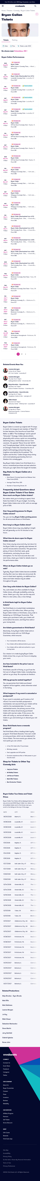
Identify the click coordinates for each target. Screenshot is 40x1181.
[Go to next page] (25, 354)
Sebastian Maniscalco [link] (9, 1024)
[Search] (35, 6)
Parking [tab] (14, 40)
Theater (9, 11)
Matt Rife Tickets (12, 779)
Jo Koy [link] (4, 1014)
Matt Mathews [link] (7, 1005)
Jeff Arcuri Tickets (13, 775)
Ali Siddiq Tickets (12, 772)
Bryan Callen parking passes (26, 517)
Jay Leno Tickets (12, 769)
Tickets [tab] (6, 40)
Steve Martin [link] (6, 1028)
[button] (5, 46)
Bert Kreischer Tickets (14, 782)
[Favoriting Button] (36, 14)
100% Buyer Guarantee (22, 2)
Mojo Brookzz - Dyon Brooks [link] (12, 996)
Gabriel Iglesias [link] (7, 1038)
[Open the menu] (3, 6)
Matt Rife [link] (5, 1000)
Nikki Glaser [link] (6, 1019)
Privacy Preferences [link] (9, 1166)
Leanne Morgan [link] (7, 1010)
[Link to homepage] (20, 6)
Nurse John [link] (6, 1042)
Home (4, 11)
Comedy (17, 11)
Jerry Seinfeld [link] (7, 1033)
